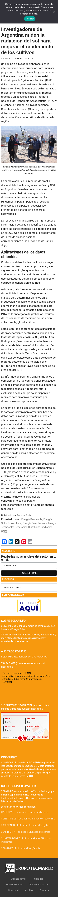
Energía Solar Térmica (35, 523)
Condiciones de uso (38, 884)
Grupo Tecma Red (35, 791)
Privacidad (13, 890)
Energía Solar (24, 515)
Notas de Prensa (14, 884)
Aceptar (30, 18)
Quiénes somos (19, 879)
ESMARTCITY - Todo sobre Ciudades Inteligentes (25, 832)
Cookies (29, 890)
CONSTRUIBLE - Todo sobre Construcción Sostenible (28, 818)
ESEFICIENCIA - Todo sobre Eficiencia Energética (25, 825)
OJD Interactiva (39, 656)
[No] (54, 11)
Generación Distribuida (27, 527)
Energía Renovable (31, 519)
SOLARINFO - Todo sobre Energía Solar (21, 848)
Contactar (45, 890)
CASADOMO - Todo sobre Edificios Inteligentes (24, 812)
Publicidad (38, 879)
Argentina (10, 189)
